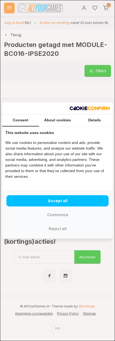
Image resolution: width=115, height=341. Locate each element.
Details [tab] (94, 120)
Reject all (58, 228)
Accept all (57, 200)
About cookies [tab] (57, 120)
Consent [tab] (20, 120)
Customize (57, 214)
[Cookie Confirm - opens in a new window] (90, 108)
